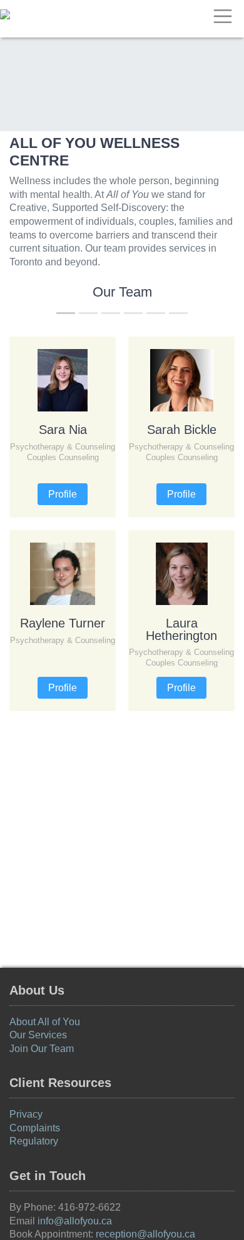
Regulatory (33, 1141)
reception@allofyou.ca (145, 1234)
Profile (62, 494)
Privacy (26, 1114)
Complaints (34, 1128)
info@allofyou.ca (75, 1221)
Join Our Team (41, 1048)
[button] (20, 528)
